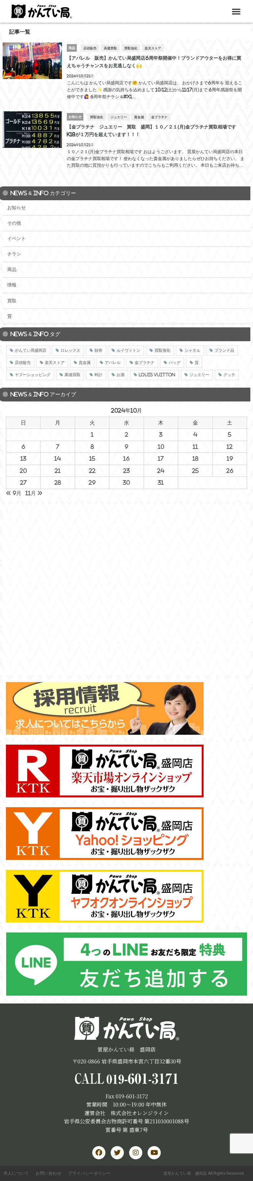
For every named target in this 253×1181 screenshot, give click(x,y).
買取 (11, 300)
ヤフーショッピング (32, 375)
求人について (16, 1173)
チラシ (14, 254)
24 (160, 470)
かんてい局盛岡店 (30, 350)
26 (229, 470)
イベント (16, 238)
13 (23, 458)
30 (126, 482)
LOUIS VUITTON (157, 375)
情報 (11, 285)
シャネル (192, 350)
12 (230, 446)
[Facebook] (98, 1152)
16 (126, 458)
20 (23, 470)
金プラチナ (159, 117)
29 (92, 482)
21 (58, 470)
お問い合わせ (48, 1173)
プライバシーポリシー (89, 1173)
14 (57, 458)
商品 (11, 269)
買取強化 (130, 48)
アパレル (113, 363)
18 (195, 458)
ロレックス (70, 350)
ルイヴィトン (128, 350)
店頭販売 (90, 48)
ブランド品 (224, 350)
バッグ (175, 363)
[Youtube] (154, 1152)
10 (161, 446)
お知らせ (16, 207)
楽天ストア (153, 48)
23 (126, 470)
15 (92, 458)
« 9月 (13, 493)
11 (195, 446)
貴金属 (139, 117)
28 (57, 482)
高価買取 (110, 48)
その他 (14, 223)
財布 (98, 350)
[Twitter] (117, 1152)
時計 (98, 375)
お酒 (121, 375)
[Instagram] (135, 1152)
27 (23, 482)
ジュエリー (118, 117)
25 (195, 470)
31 (161, 482)
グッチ (229, 375)
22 (92, 470)
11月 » (33, 493)
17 (161, 458)
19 (230, 458)
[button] (236, 11)
